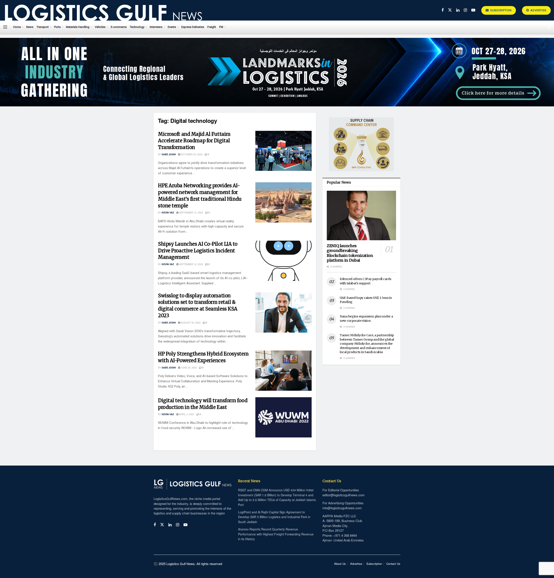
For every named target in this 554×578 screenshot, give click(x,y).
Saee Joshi (169, 154)
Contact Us (393, 564)
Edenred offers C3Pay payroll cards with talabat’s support (365, 281)
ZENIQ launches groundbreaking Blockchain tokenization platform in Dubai (350, 253)
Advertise (538, 10)
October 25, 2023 (191, 154)
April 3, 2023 (186, 414)
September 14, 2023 (190, 212)
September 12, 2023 (190, 264)
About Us (340, 564)
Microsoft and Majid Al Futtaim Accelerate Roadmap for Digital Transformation (194, 141)
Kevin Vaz (168, 212)
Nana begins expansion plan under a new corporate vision (366, 318)
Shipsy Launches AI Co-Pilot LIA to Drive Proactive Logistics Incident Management (197, 250)
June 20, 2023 (188, 367)
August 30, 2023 (190, 322)
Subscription (500, 10)
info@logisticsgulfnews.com (342, 508)
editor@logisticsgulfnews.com (343, 495)
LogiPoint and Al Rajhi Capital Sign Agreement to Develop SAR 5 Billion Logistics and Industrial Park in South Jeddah (274, 517)
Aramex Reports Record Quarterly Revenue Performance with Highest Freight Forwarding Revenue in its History (276, 534)
